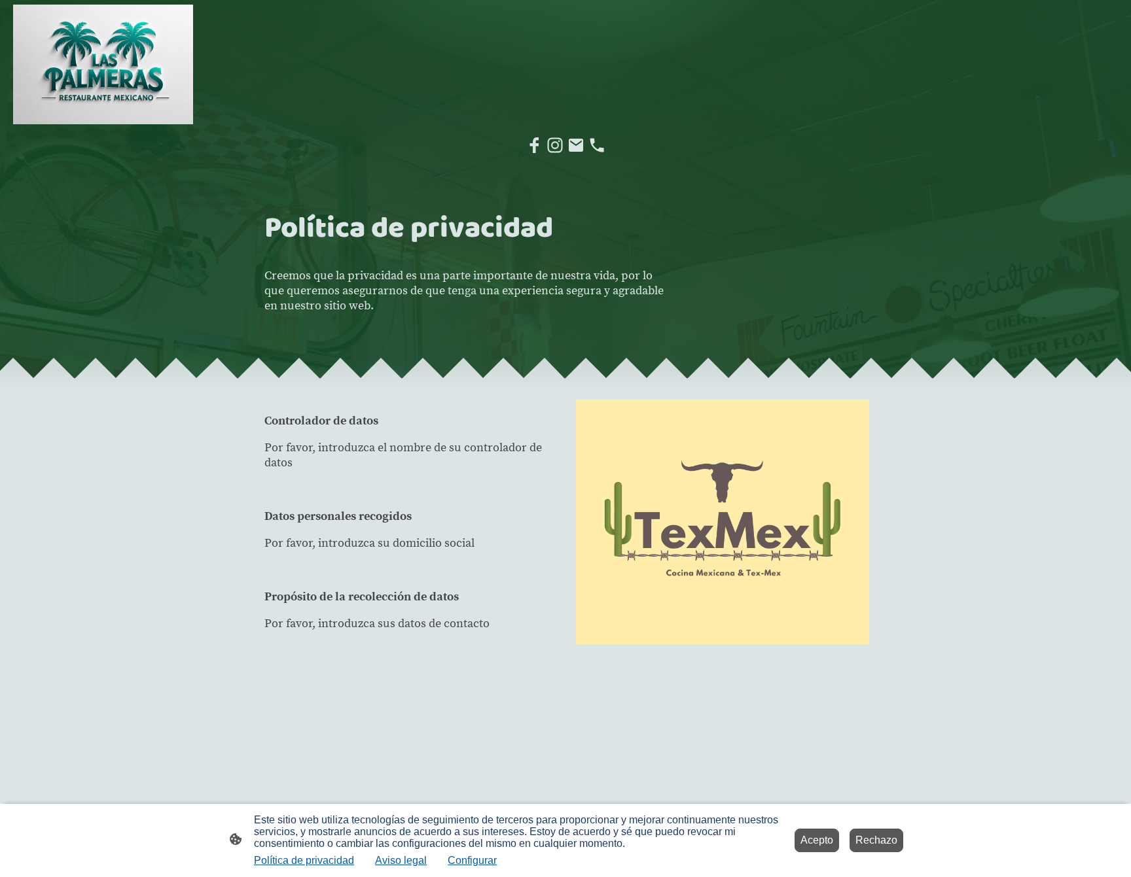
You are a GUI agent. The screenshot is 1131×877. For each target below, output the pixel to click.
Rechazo (876, 840)
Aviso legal (401, 860)
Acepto (816, 840)
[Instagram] (555, 145)
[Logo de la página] (103, 64)
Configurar (472, 860)
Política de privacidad (304, 860)
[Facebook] (534, 145)
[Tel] (597, 145)
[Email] (576, 145)
